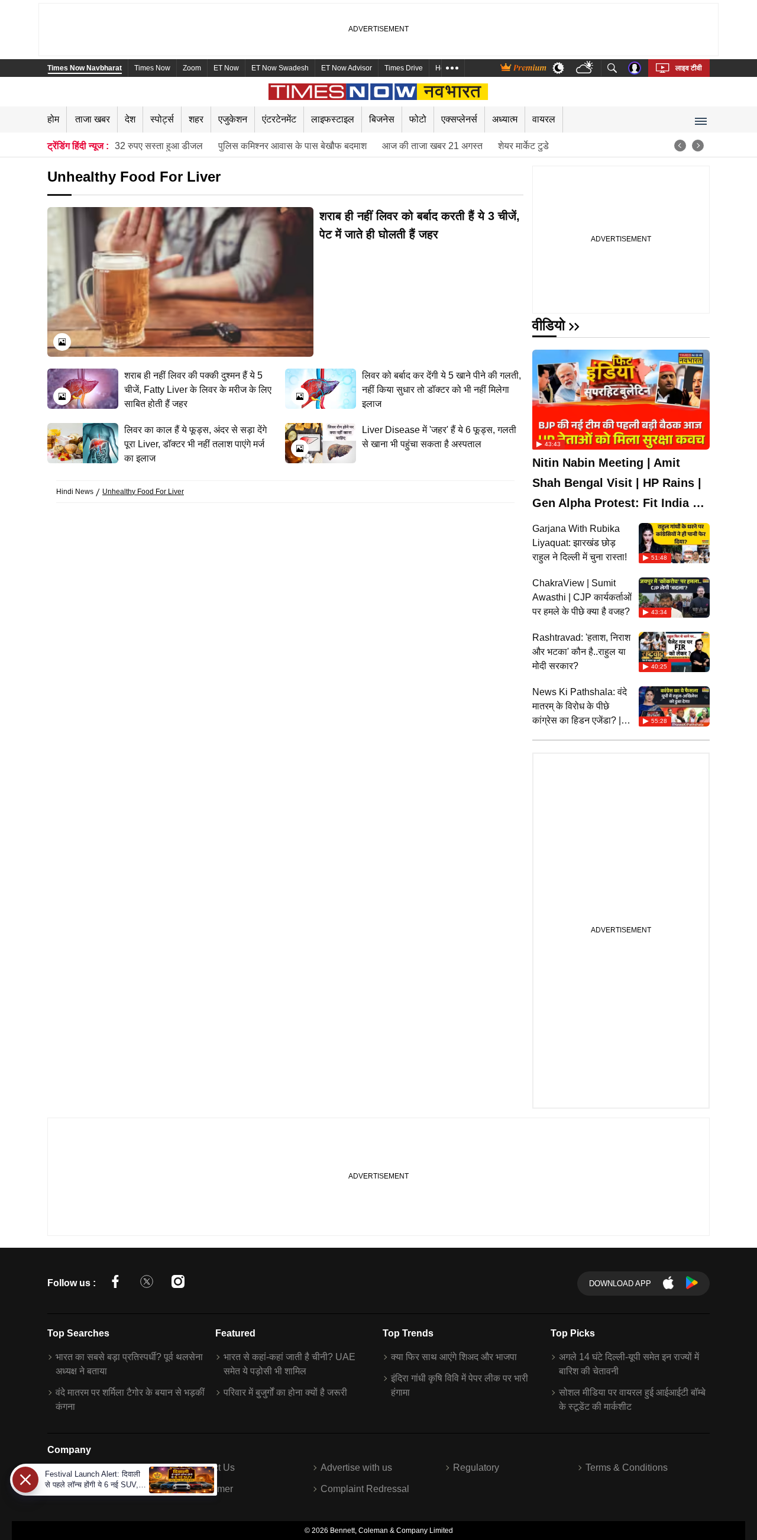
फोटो (417, 119)
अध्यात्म (504, 119)
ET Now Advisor (346, 68)
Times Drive (403, 68)
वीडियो (548, 325)
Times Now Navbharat (84, 68)
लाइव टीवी (688, 68)
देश (130, 119)
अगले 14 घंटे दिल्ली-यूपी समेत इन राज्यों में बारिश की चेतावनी (629, 1364)
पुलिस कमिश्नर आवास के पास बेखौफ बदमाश (292, 146)
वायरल (543, 119)
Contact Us (211, 1467)
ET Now (226, 68)
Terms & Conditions (626, 1467)
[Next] (698, 145)
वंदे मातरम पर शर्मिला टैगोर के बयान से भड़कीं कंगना (130, 1399)
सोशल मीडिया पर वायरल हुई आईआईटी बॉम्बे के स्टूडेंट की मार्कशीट (632, 1399)
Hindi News (74, 491)
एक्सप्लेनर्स (459, 119)
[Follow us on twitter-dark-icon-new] (146, 1283)
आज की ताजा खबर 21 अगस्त (432, 146)
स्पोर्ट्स (162, 119)
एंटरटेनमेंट (279, 119)
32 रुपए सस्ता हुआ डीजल (159, 146)
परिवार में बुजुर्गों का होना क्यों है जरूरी (285, 1392)
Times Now (152, 68)
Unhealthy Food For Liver (143, 491)
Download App (620, 1283)
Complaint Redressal (365, 1489)
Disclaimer (210, 1489)
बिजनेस (381, 119)
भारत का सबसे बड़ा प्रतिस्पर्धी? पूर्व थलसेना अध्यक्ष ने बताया (129, 1364)
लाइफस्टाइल (332, 119)
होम (53, 119)
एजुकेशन (232, 119)
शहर (196, 119)
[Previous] (680, 145)
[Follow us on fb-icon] (115, 1283)
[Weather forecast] (585, 68)
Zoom (192, 68)
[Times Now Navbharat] (378, 91)
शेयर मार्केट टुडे (523, 146)
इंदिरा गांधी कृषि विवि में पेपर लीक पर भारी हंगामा (459, 1385)
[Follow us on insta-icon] (178, 1283)
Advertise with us (356, 1467)
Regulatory (476, 1467)
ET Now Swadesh (280, 68)
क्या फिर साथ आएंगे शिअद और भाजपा (454, 1357)
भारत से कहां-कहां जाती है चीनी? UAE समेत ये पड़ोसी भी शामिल (289, 1364)
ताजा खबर (92, 119)
